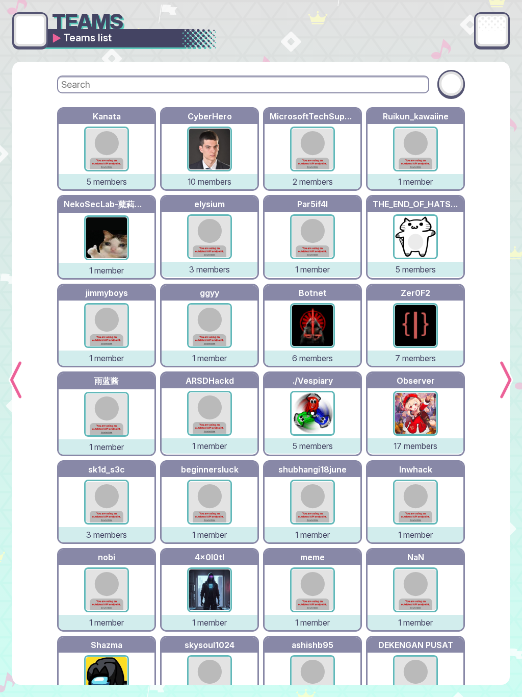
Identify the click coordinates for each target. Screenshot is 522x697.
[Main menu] (492, 30)
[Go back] (30, 30)
